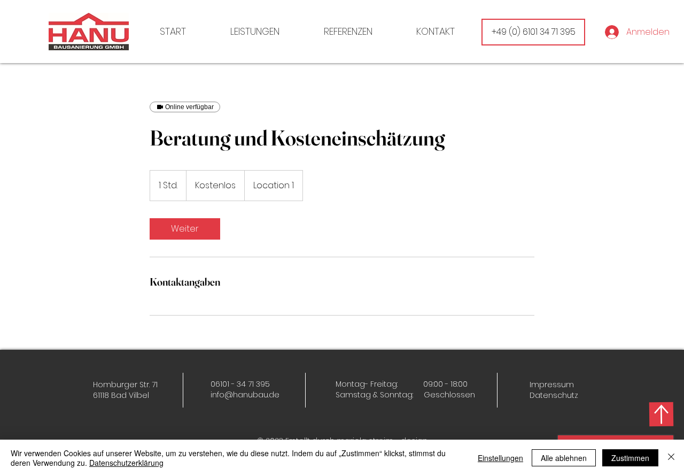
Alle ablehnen (564, 457)
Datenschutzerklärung (126, 462)
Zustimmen (630, 457)
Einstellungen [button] (500, 457)
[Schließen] (671, 457)
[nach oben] (661, 414)
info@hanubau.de (245, 394)
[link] (185, 229)
